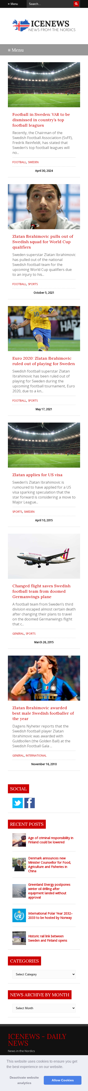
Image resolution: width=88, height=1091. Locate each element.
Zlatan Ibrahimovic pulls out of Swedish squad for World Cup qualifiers (42, 242)
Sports (33, 284)
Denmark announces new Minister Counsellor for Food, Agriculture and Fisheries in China (49, 864)
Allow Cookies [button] (63, 1080)
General (18, 634)
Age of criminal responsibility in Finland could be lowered (50, 840)
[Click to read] (44, 84)
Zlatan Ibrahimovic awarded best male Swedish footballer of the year (43, 713)
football (19, 162)
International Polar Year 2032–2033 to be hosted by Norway (50, 915)
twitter (17, 803)
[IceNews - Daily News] (44, 34)
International (36, 755)
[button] (64, 1067)
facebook (29, 803)
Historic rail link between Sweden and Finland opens (47, 938)
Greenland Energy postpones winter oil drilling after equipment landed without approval (49, 890)
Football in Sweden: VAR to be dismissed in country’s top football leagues (41, 120)
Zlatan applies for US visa (37, 474)
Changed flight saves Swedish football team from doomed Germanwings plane (41, 591)
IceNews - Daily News (37, 1040)
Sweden (33, 162)
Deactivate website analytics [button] (24, 1080)
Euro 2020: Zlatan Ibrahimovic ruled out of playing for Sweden (43, 361)
